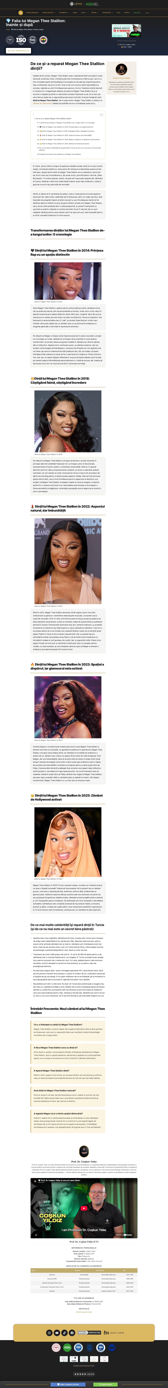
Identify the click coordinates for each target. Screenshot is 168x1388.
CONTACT (127, 12)
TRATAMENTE (63, 12)
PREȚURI (94, 12)
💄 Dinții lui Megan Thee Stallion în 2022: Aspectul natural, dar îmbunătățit (66, 135)
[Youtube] (57, 1333)
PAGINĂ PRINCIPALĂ (32, 12)
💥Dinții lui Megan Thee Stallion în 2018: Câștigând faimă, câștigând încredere (66, 131)
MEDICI (75, 12)
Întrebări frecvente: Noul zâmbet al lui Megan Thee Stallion (60, 154)
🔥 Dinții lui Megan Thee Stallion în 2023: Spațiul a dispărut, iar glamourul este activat (69, 139)
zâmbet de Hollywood (42, 103)
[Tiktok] (64, 1333)
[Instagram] (49, 1333)
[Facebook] (72, 1333)
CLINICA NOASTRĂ (47, 12)
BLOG (118, 12)
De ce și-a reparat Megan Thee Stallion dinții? (53, 119)
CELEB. (83, 12)
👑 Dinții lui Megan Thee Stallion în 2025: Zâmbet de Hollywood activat (64, 144)
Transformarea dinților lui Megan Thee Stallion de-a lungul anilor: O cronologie (66, 123)
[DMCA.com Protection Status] (89, 1334)
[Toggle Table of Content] (100, 114)
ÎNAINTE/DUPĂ (107, 12)
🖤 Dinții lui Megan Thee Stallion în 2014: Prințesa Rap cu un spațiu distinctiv (66, 127)
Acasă (8, 29)
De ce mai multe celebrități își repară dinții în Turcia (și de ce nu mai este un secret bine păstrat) (70, 149)
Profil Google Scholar (84, 1312)
